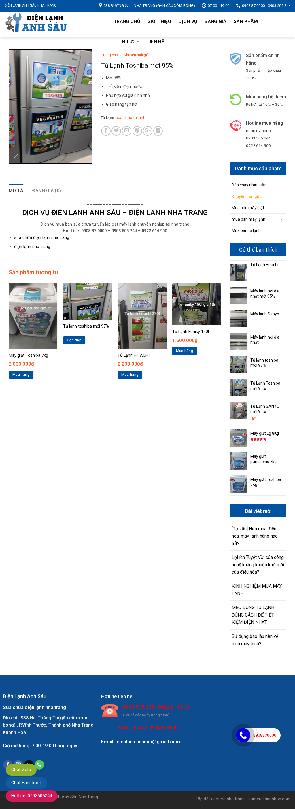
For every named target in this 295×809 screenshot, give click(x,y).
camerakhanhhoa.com (269, 799)
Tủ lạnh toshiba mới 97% (86, 326)
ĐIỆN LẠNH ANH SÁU (86, 212)
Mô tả (16, 190)
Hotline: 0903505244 (31, 795)
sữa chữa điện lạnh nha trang (41, 237)
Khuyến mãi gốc (247, 196)
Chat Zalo (21, 769)
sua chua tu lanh (130, 117)
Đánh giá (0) (46, 190)
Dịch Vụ (188, 21)
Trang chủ (127, 21)
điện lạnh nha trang (32, 246)
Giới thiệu (159, 21)
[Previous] (9, 335)
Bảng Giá (215, 21)
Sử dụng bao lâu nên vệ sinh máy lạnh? (255, 640)
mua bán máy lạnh (248, 219)
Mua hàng (21, 374)
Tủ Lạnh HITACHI (134, 355)
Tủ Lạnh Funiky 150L (191, 331)
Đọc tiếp (74, 340)
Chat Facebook (26, 782)
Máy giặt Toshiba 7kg (28, 355)
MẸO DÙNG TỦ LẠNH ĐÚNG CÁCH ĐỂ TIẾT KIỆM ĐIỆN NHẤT (253, 615)
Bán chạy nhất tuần (249, 185)
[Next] (220, 335)
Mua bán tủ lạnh (246, 230)
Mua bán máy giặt (248, 207)
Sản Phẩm (246, 21)
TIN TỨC (127, 41)
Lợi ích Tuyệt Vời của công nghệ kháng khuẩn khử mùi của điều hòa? (258, 565)
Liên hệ (155, 41)
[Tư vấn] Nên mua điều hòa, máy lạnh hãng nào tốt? (255, 536)
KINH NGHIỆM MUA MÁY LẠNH (257, 589)
